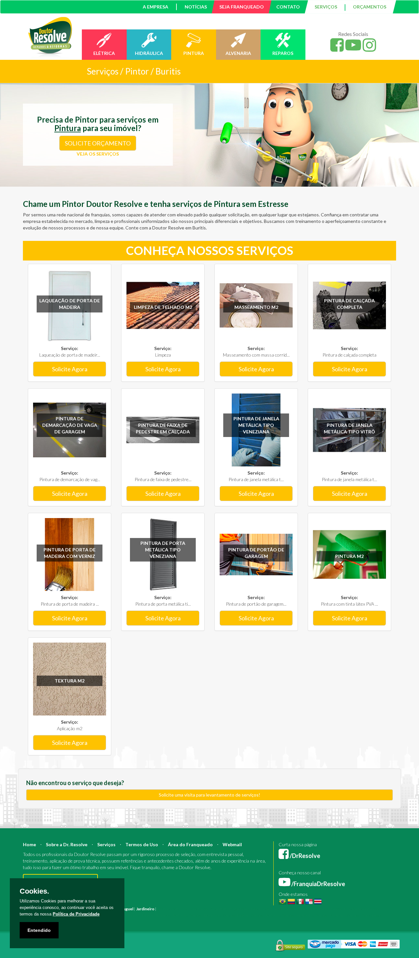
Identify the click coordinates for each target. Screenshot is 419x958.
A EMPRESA (155, 6)
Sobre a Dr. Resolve (66, 844)
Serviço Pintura (236, 915)
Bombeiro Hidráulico (301, 908)
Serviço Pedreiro (330, 915)
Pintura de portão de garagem (256, 553)
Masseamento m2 (256, 307)
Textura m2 (69, 680)
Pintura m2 (349, 556)
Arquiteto (219, 908)
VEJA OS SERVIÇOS (98, 154)
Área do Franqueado (190, 844)
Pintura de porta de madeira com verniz (70, 553)
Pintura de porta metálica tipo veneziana (162, 549)
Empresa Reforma (172, 915)
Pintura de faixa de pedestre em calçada (163, 428)
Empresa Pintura (140, 915)
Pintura (164, 908)
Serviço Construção (365, 915)
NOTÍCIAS (196, 6)
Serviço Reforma (266, 915)
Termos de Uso (141, 844)
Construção (199, 908)
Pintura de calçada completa (349, 304)
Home (29, 844)
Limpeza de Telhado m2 (163, 307)
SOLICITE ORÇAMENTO (98, 143)
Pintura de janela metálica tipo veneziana (256, 425)
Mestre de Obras (266, 908)
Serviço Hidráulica (298, 915)
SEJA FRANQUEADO (241, 6)
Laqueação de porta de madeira (69, 304)
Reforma (180, 908)
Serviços (106, 844)
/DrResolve (304, 855)
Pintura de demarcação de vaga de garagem (69, 425)
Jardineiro (145, 908)
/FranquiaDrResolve (317, 883)
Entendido (39, 930)
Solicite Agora (69, 369)
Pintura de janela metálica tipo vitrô (349, 428)
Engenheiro (239, 908)
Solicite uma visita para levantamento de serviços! (209, 795)
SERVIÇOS (326, 6)
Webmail (232, 844)
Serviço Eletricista (205, 915)
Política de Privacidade (76, 914)
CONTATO (288, 6)
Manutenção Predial (338, 908)
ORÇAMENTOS (369, 6)
